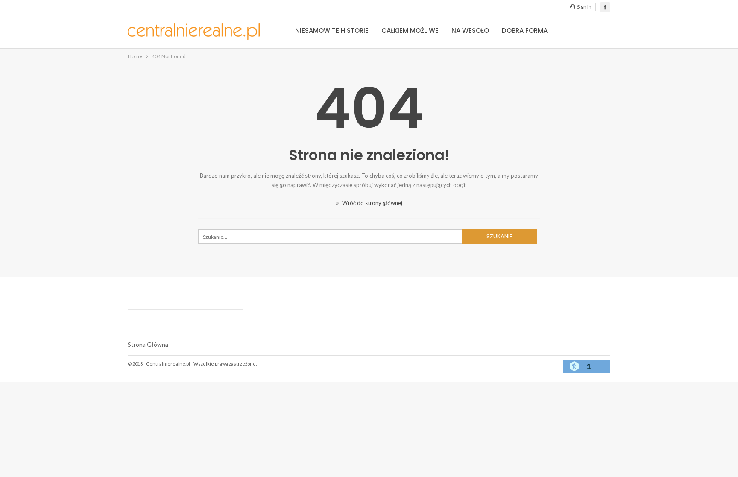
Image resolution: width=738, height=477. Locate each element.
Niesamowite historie (332, 30)
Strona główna (148, 344)
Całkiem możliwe (410, 30)
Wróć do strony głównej (371, 202)
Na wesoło (470, 30)
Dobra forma (525, 30)
